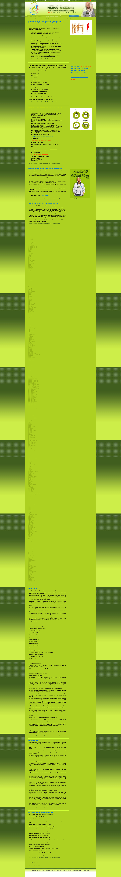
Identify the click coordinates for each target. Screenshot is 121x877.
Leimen (29, 423)
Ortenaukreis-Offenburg (32, 476)
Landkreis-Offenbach (32, 406)
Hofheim (29, 342)
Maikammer (30, 434)
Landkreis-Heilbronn (32, 395)
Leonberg (30, 424)
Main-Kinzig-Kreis (31, 435)
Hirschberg (30, 337)
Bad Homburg (30, 243)
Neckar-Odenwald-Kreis (32, 458)
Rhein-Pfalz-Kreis (31, 502)
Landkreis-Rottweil (31, 410)
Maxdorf (29, 446)
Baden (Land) (30, 240)
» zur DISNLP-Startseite (33, 862)
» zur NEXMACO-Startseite (34, 865)
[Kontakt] (81, 130)
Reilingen (30, 496)
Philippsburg (30, 481)
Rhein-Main (30, 503)
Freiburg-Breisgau (31, 306)
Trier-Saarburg (30, 546)
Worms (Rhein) (31, 577)
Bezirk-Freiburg (31, 489)
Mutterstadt (30, 456)
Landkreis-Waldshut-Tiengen (33, 417)
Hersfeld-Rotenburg (31, 334)
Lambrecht (30, 373)
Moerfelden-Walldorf (32, 453)
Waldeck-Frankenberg (32, 560)
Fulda (29, 312)
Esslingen (30, 296)
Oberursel (30, 472)
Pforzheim (30, 478)
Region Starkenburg (32, 494)
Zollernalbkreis (31, 581)
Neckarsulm (30, 460)
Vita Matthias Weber (41, 16)
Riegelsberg (30, 510)
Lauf (29, 422)
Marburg (29, 444)
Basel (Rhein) (30, 253)
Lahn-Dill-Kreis (31, 370)
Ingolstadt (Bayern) (31, 351)
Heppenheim (30, 333)
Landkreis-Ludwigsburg (32, 401)
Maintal (29, 436)
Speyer (29, 538)
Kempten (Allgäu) (31, 360)
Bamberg (29, 251)
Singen (29, 536)
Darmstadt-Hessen (31, 280)
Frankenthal (30, 301)
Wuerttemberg (30, 578)
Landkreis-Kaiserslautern (32, 396)
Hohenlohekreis (31, 343)
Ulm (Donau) (30, 551)
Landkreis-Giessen (31, 392)
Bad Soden (30, 248)
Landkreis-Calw (31, 385)
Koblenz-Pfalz (30, 364)
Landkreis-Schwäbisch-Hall (33, 412)
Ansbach (29, 234)
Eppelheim (30, 292)
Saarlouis (30, 519)
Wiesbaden (30, 570)
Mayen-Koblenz (31, 402)
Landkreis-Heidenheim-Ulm (33, 394)
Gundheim (30, 321)
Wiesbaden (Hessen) (32, 571)
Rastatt (29, 485)
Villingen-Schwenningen (32, 553)
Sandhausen (30, 521)
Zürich (29, 582)
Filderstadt (30, 299)
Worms (29, 576)
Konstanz (29, 366)
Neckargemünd (31, 457)
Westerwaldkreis (31, 567)
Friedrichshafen (31, 309)
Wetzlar (29, 569)
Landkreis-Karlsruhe (32, 397)
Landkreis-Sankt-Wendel (32, 411)
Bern (29, 259)
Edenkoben (30, 287)
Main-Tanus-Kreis (31, 437)
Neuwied (29, 467)
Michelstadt (30, 452)
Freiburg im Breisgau (32, 307)
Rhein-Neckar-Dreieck (32, 507)
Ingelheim (30, 348)
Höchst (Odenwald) (31, 341)
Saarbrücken (30, 516)
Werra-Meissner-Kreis (32, 566)
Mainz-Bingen (30, 439)
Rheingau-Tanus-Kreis (32, 499)
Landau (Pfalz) (30, 376)
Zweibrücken (30, 584)
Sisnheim (29, 537)
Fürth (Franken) (31, 310)
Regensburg (30, 487)
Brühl (29, 273)
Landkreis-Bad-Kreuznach (33, 381)
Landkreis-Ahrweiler (32, 377)
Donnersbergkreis (31, 283)
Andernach (30, 233)
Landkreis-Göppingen (32, 393)
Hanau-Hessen (31, 322)
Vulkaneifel (30, 556)
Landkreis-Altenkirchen (32, 378)
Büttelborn (30, 276)
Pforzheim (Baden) (31, 479)
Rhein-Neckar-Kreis (31, 508)
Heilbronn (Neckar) (31, 331)
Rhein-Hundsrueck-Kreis (32, 500)
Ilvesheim (30, 347)
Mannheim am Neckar (32, 442)
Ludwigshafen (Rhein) (32, 430)
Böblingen (30, 270)
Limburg (29, 425)
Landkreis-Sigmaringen (32, 413)
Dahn (29, 278)
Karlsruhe (30, 356)
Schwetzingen (30, 533)
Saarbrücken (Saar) (31, 517)
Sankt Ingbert (30, 522)
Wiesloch (29, 573)
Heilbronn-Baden (31, 330)
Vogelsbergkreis (31, 555)
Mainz (29, 438)
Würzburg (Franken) (32, 580)
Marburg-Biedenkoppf (32, 445)
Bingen (29, 264)
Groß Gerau (30, 319)
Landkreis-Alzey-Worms (32, 379)
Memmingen (30, 448)
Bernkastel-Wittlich (31, 260)
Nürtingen (30, 469)
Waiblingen (30, 559)
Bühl (29, 274)
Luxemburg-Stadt (31, 432)
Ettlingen (29, 297)
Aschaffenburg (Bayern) (32, 236)
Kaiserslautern (30, 352)
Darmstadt (30, 279)
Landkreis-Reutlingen (32, 409)
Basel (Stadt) (30, 254)
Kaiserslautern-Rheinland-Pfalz (34, 354)
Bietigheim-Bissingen (32, 263)
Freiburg (29, 305)
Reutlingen (30, 498)
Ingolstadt (30, 349)
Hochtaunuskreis (31, 339)
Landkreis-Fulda (31, 390)
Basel (29, 252)
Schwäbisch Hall (31, 529)
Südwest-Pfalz (30, 543)
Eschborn (30, 295)
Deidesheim (30, 281)
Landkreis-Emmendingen (33, 387)
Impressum (56, 12)
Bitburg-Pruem (30, 267)
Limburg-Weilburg (31, 426)
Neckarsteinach (31, 459)
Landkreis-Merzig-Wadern (33, 403)
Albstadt (29, 231)
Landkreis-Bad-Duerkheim (33, 380)
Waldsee (29, 561)
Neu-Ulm (29, 466)
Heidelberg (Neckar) (32, 327)
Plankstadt (30, 483)
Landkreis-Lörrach (31, 400)
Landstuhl (30, 420)
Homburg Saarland (31, 345)
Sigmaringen (30, 534)
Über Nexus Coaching (31, 16)
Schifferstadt (30, 525)
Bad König (30, 244)
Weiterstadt (30, 565)
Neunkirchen (30, 463)
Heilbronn (30, 329)
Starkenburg (30, 539)
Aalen (29, 228)
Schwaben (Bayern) (31, 527)
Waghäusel (30, 558)
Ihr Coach (71, 198)
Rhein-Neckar (30, 506)
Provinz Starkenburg (32, 484)
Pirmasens (30, 482)
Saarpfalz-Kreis (31, 520)
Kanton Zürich (30, 355)
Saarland (29, 518)
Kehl (29, 359)
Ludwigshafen (30, 429)
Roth (29, 513)
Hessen (29, 335)
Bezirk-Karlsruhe (31, 490)
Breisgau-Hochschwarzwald (33, 384)
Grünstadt (30, 320)
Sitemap (74, 12)
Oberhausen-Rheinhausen (33, 471)
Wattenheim (30, 563)
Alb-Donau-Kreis (31, 230)
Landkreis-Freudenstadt (32, 389)
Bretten (29, 271)
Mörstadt (29, 455)
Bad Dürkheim (30, 239)
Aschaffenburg (30, 235)
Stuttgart (29, 540)
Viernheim (30, 552)
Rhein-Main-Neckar (31, 505)
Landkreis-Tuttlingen (32, 416)
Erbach (29, 293)
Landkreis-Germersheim (32, 391)
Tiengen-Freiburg (31, 544)
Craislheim (30, 277)
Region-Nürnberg (31, 450)
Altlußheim (30, 232)
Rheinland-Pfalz (31, 501)
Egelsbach (30, 289)
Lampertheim (30, 374)
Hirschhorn (30, 338)
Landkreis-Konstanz (32, 399)
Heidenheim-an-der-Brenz (33, 328)
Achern (29, 229)
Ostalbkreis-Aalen (31, 477)
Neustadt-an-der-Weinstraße (33, 464)
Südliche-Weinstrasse (32, 542)
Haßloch (29, 323)
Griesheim (30, 318)
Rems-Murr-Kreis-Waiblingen (33, 497)
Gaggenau (30, 313)
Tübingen (30, 547)
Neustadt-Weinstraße (32, 465)
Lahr (29, 372)
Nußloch (29, 470)
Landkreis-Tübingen (32, 415)
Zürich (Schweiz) (31, 583)
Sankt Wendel (30, 524)
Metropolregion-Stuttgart (32, 451)
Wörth (29, 575)
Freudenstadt (30, 308)
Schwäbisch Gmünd (32, 528)
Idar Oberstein (30, 346)
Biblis (29, 262)
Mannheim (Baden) (31, 443)
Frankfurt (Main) (31, 304)
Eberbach (30, 286)
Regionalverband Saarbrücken (34, 493)
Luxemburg (30, 431)
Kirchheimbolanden (31, 362)
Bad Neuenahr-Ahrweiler (32, 246)
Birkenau (29, 265)
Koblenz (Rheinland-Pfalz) (33, 365)
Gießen (29, 316)
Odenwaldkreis (31, 473)
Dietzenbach (30, 282)
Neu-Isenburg (30, 461)
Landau (29, 375)
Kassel (29, 358)
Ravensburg (30, 486)
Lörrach (29, 427)
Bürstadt (29, 275)
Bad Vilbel (30, 249)
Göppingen (30, 317)
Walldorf (29, 562)
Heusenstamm (30, 336)
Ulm (28, 550)
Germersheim (30, 314)
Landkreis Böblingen (32, 383)
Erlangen (29, 294)
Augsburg (30, 237)
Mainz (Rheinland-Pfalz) (32, 440)
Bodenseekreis (31, 269)
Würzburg (30, 579)
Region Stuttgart (31, 495)
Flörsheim (30, 300)
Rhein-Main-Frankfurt (32, 504)
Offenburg (30, 475)
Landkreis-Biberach (31, 382)
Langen (29, 421)
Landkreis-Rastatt (31, 407)
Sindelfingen (30, 535)
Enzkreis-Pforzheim (31, 291)
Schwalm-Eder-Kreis (32, 530)
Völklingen (30, 554)
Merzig (29, 449)
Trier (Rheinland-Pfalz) (32, 545)
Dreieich (29, 285)
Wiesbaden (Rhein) (31, 572)
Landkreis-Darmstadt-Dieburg (33, 386)
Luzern (29, 433)
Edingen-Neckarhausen (32, 288)
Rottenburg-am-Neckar (32, 514)
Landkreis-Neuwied (31, 405)
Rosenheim (30, 512)
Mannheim (30, 441)
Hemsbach (30, 332)
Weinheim (30, 564)
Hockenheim (30, 340)
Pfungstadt (30, 480)
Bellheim (29, 257)
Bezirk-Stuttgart (31, 491)
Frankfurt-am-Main (31, 303)
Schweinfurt (30, 532)
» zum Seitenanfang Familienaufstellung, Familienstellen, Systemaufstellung (44, 58)
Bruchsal (29, 272)
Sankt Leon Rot (31, 523)
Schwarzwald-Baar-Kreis (32, 531)
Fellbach (29, 298)
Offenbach (30, 474)
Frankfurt (29, 302)
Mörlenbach (30, 454)
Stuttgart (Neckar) (31, 541)
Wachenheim (30, 557)
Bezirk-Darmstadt (31, 261)
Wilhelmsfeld (30, 574)
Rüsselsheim (30, 515)
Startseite (30, 18)
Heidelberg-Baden (31, 326)
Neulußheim (30, 462)
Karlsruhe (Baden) (31, 357)
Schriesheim (30, 526)
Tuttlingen (30, 549)
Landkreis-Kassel (31, 398)
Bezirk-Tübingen (31, 492)
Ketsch (29, 361)
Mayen (29, 447)
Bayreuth (29, 256)
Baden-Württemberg (32, 242)
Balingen (29, 250)
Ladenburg (30, 369)
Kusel (29, 368)
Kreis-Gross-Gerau (31, 367)
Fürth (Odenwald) (31, 311)
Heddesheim (30, 324)
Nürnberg (30, 468)
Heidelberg (30, 325)
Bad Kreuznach (31, 245)
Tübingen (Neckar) (31, 548)
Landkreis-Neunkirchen (32, 404)
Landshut (29, 419)
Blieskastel (30, 268)
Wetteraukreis (30, 568)
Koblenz (29, 363)
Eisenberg (30, 290)
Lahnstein (30, 371)
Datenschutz (66, 12)
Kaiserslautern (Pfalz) (32, 353)
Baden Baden (30, 241)
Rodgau (29, 511)
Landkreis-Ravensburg (32, 408)
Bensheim (30, 258)
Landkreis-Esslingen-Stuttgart (33, 388)
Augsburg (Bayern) (31, 238)
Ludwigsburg (30, 428)
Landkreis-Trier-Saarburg (33, 414)
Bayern (29, 255)
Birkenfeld (30, 266)
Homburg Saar (30, 344)
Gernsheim (30, 315)
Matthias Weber (75, 198)
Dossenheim (30, 284)
